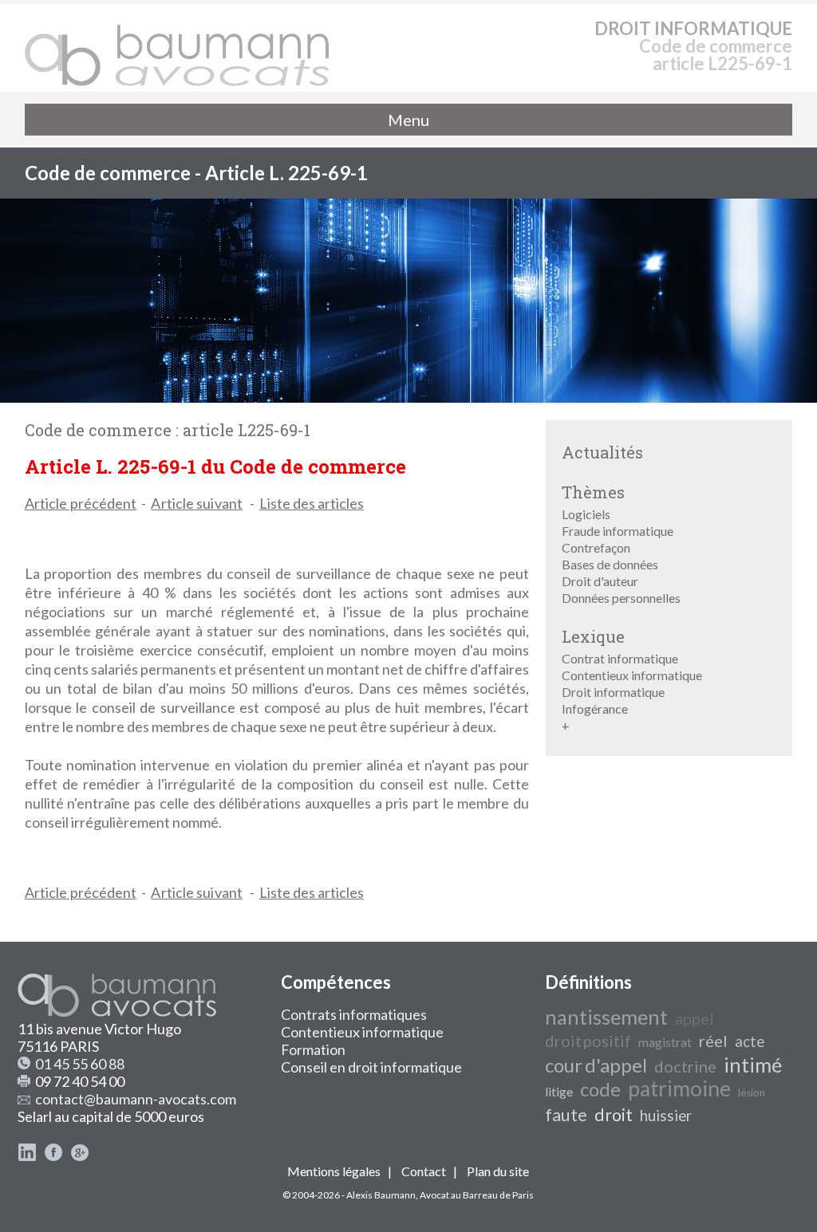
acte (749, 1041)
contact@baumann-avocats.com (135, 1099)
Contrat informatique (620, 658)
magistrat (665, 1041)
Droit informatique (613, 691)
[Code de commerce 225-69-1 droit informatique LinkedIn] (27, 1156)
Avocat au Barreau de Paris (477, 1195)
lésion (751, 1092)
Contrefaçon (596, 547)
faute (566, 1114)
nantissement (606, 1017)
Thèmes (593, 492)
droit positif (588, 1040)
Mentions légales (334, 1171)
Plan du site (498, 1171)
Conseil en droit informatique (371, 1067)
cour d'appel (596, 1065)
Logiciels (586, 514)
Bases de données (610, 564)
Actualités (602, 452)
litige (559, 1091)
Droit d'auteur (600, 580)
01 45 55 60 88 (79, 1064)
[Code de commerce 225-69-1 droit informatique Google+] (79, 1156)
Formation (313, 1049)
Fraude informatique (617, 530)
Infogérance (595, 708)
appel (694, 1018)
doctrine (685, 1066)
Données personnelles (621, 597)
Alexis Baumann (381, 1195)
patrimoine (679, 1088)
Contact (423, 1171)
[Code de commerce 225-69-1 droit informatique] (178, 48)
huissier (666, 1115)
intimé (753, 1065)
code (600, 1088)
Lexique (593, 636)
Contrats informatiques (354, 1014)
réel (713, 1040)
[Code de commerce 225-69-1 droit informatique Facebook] (53, 1156)
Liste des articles (311, 503)
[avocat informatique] (408, 397)
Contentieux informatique (632, 675)
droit (613, 1114)
